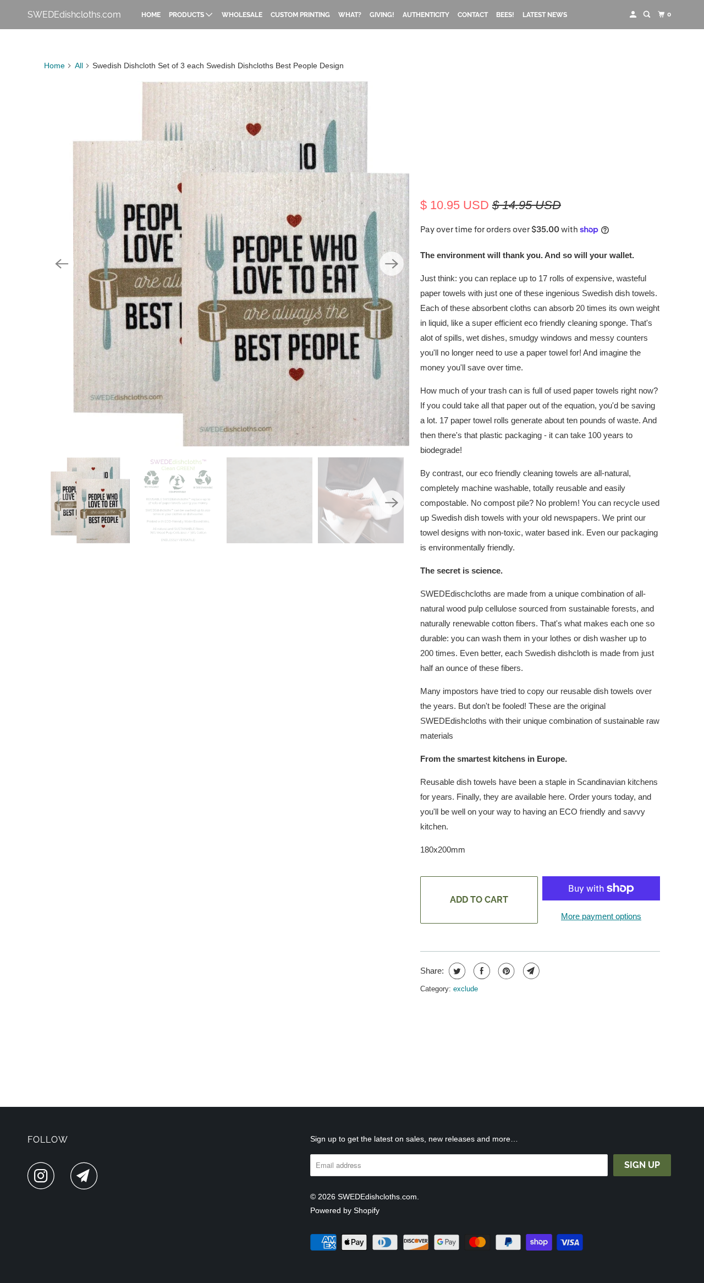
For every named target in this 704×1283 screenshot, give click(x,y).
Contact (473, 15)
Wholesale (242, 15)
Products (187, 15)
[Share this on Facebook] (480, 971)
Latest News (544, 15)
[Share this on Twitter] (455, 971)
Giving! (382, 15)
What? (349, 15)
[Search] (647, 15)
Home (151, 15)
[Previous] (62, 264)
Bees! (505, 15)
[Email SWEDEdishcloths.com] (86, 1175)
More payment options (601, 916)
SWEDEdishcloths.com (74, 14)
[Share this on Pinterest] (505, 971)
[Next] (392, 264)
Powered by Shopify (345, 1210)
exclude (465, 989)
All (79, 65)
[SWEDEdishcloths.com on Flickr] (65, 1175)
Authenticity (426, 15)
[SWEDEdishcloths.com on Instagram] (44, 1175)
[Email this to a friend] (530, 971)
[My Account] (634, 15)
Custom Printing (300, 15)
